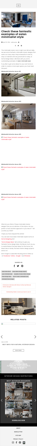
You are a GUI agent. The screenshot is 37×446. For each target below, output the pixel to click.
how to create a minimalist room (20, 276)
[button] (35, 337)
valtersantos (14, 42)
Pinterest (27, 256)
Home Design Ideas (8, 242)
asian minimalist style (7, 274)
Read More (18, 350)
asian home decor (6, 271)
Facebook (7, 256)
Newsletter (18, 432)
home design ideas (6, 276)
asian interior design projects (19, 271)
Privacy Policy (18, 439)
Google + (18, 256)
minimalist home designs (8, 279)
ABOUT (18, 428)
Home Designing (6, 239)
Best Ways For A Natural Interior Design (19, 344)
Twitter (12, 256)
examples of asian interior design (22, 274)
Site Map (18, 435)
